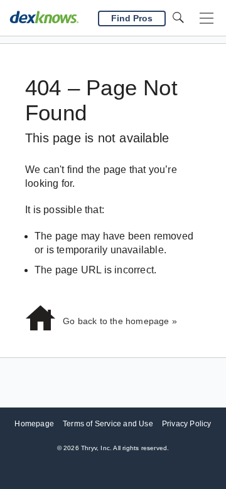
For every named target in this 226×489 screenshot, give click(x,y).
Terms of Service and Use (108, 424)
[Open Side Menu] (206, 18)
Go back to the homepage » (120, 321)
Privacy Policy (187, 424)
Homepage (34, 424)
